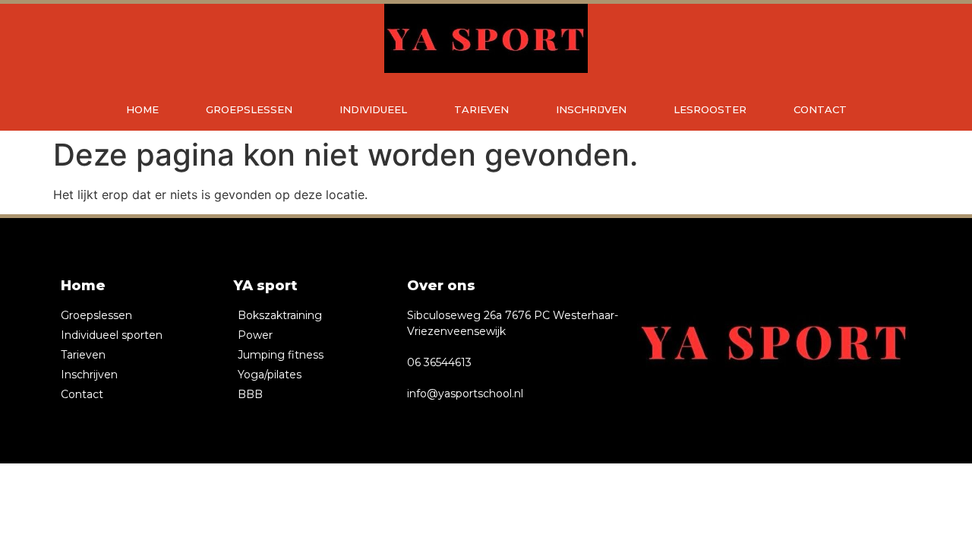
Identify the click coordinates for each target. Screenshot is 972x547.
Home (142, 109)
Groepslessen (249, 109)
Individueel (373, 109)
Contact (820, 109)
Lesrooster (710, 109)
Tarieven (481, 109)
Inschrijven (591, 109)
